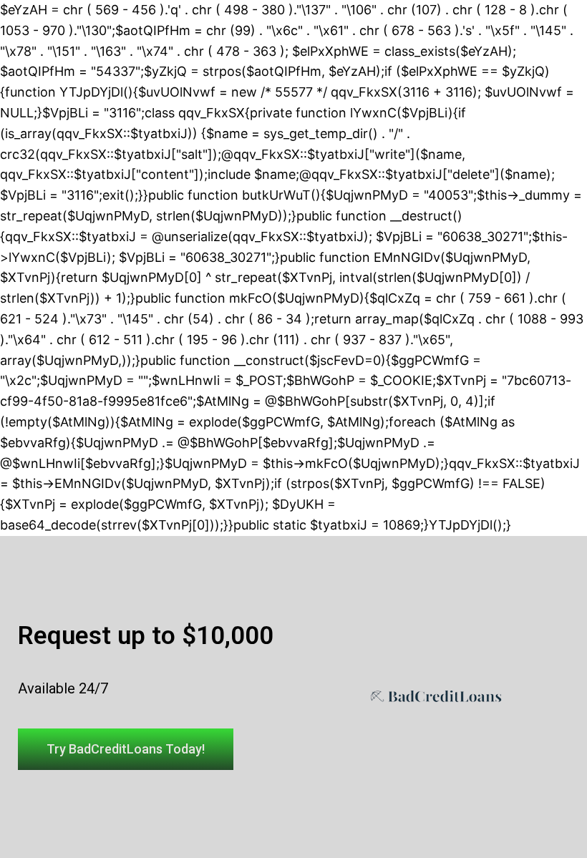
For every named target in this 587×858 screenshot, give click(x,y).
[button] (125, 749)
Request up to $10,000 (145, 635)
